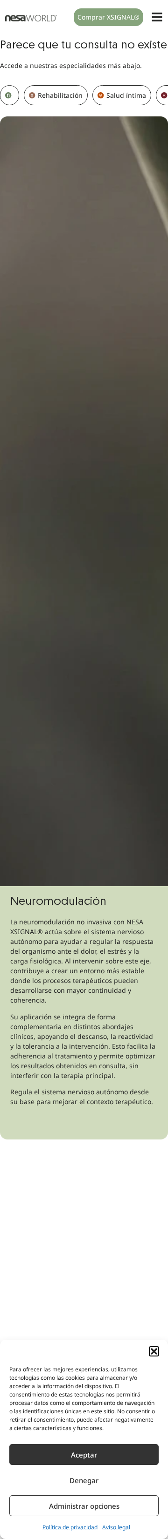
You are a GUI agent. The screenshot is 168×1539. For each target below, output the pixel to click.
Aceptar (84, 1454)
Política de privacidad (70, 1527)
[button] (154, 1351)
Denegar (84, 1480)
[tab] (9, 95)
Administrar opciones (84, 1506)
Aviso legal (116, 1527)
